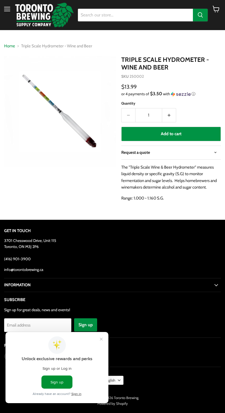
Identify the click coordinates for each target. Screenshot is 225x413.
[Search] (200, 15)
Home (9, 46)
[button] (171, 94)
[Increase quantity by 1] (169, 115)
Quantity (128, 103)
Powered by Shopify (112, 403)
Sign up (85, 324)
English (110, 380)
